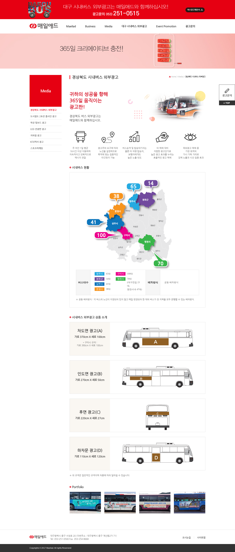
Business (90, 26)
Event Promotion (166, 26)
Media (108, 26)
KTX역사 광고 (36, 142)
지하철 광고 (35, 135)
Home (173, 77)
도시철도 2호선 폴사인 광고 (43, 116)
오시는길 (186, 537)
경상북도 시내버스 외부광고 (43, 110)
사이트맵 (201, 537)
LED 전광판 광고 (38, 129)
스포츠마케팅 (36, 148)
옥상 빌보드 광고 (38, 122)
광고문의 (190, 26)
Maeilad (71, 26)
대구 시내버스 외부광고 (134, 26)
